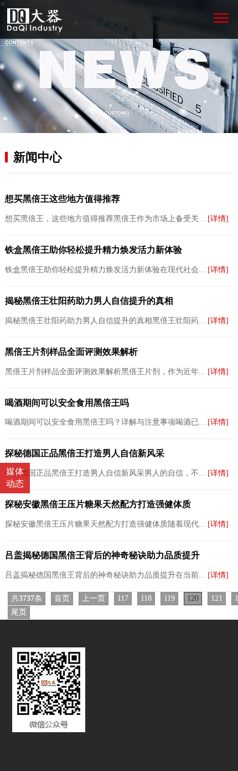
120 (193, 598)
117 (122, 598)
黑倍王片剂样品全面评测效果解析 (71, 351)
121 (217, 598)
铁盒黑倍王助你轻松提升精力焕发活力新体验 (93, 249)
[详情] (218, 219)
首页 (62, 598)
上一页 (93, 598)
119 (169, 598)
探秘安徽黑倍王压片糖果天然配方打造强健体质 (98, 504)
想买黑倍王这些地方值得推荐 (62, 198)
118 (146, 598)
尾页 (19, 612)
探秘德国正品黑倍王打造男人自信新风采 (84, 453)
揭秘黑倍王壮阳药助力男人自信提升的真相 (89, 300)
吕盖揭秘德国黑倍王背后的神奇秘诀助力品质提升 (102, 555)
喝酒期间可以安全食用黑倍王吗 (67, 402)
